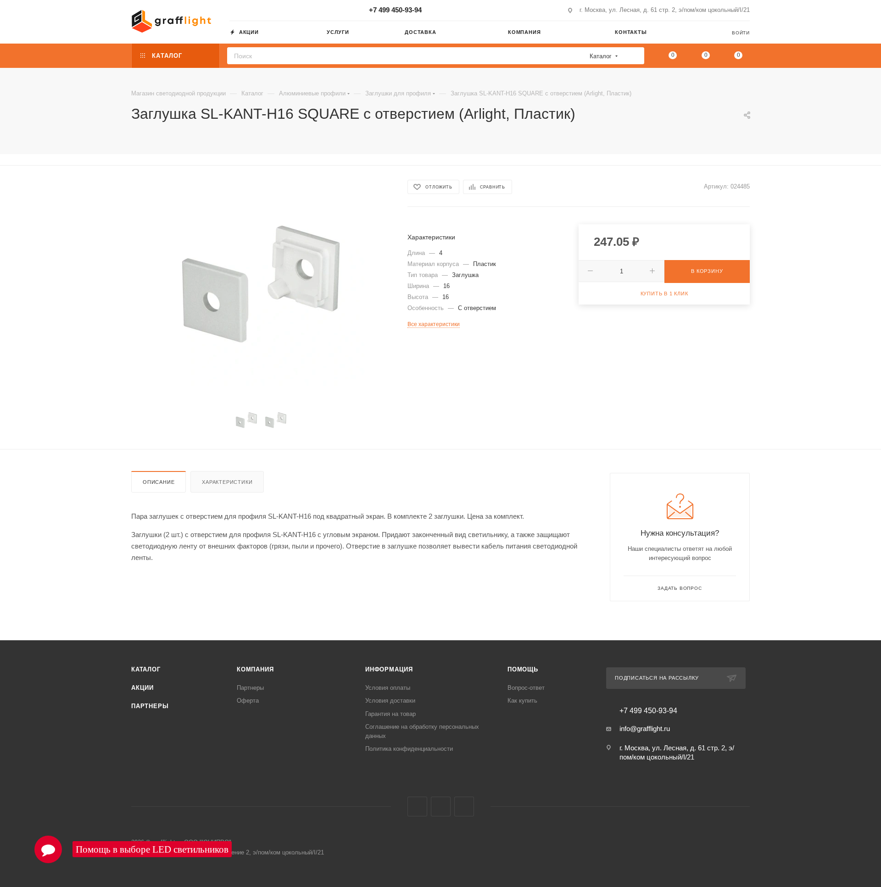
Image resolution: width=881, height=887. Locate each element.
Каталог (146, 669)
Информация (389, 669)
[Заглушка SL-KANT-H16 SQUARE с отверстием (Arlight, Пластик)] (261, 284)
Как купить (522, 700)
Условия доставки (390, 700)
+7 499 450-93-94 (395, 10)
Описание (158, 482)
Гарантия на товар (390, 713)
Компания (255, 669)
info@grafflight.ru (644, 728)
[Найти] (634, 55)
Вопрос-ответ (526, 687)
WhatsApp (464, 806)
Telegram (441, 806)
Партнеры (149, 706)
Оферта (248, 700)
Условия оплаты (387, 687)
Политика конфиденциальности (409, 748)
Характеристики (227, 482)
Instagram (417, 806)
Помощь (522, 669)
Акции (142, 687)
